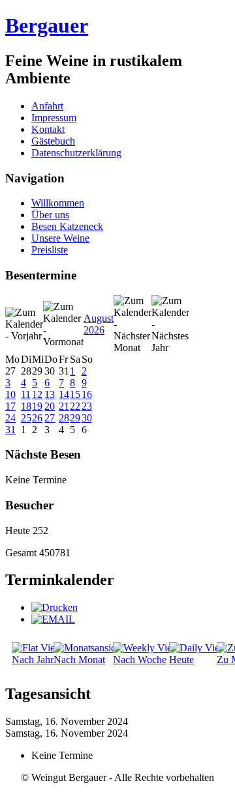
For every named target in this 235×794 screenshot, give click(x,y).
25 (26, 417)
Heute (181, 659)
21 (64, 406)
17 (10, 406)
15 (75, 394)
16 (87, 394)
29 (75, 417)
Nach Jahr (33, 659)
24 (10, 417)
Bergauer (46, 25)
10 (10, 394)
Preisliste (49, 249)
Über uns (50, 214)
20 (49, 406)
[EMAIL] (53, 619)
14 (64, 394)
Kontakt (48, 129)
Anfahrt (47, 105)
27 (49, 417)
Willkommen (57, 202)
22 (75, 406)
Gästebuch (53, 141)
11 (26, 394)
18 (26, 406)
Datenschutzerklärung (76, 152)
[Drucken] (54, 607)
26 (37, 417)
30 (87, 417)
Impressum (53, 117)
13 (49, 394)
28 (64, 417)
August (99, 318)
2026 (94, 329)
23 (87, 406)
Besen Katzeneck (67, 226)
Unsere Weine (60, 238)
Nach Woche (139, 659)
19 (37, 406)
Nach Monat (79, 659)
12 (37, 394)
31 (10, 429)
